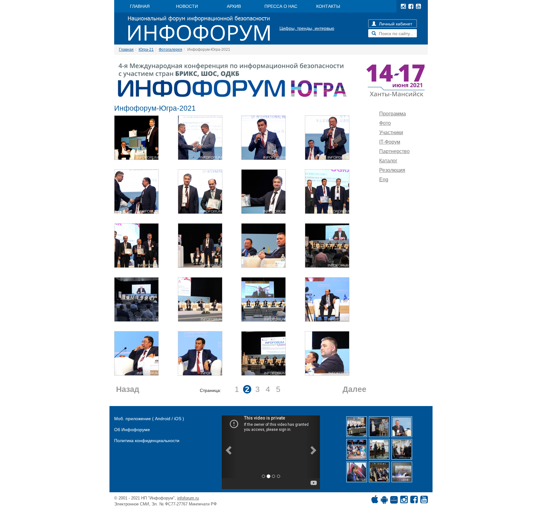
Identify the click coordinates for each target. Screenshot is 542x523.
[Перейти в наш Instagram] (403, 6)
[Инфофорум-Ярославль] (356, 449)
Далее (354, 389)
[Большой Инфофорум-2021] (401, 449)
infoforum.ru (188, 498)
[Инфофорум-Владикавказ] (401, 472)
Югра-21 (146, 49)
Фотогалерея (170, 49)
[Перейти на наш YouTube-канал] (418, 6)
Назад (127, 389)
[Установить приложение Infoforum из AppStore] (374, 501)
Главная (126, 49)
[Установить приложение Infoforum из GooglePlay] (384, 501)
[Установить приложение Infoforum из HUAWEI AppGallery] (394, 501)
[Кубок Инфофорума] (379, 449)
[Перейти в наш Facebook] (410, 6)
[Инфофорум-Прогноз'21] (356, 472)
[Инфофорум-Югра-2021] (401, 426)
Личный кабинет (395, 23)
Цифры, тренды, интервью (306, 28)
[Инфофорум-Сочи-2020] (379, 472)
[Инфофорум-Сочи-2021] (379, 426)
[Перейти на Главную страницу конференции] (271, 80)
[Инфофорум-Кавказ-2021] (356, 426)
